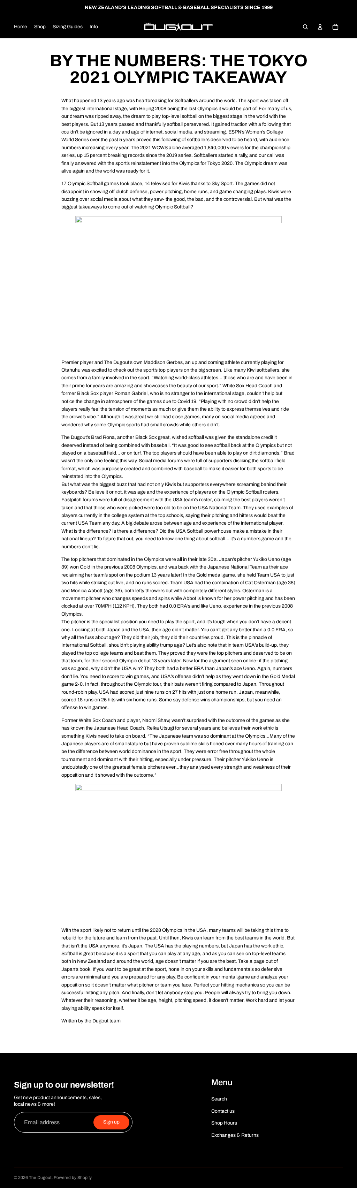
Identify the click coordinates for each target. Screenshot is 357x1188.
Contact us (223, 1111)
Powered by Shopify (73, 1177)
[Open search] (305, 27)
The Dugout (40, 1177)
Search (219, 1099)
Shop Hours (224, 1123)
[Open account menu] (320, 27)
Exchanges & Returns (235, 1135)
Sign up (111, 1122)
